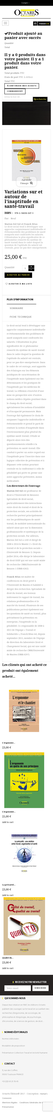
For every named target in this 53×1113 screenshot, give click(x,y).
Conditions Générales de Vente (33, 1102)
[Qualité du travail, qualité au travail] (24, 926)
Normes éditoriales (10, 1039)
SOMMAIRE (16, 308)
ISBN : (9, 213)
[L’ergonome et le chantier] (24, 711)
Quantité (9, 267)
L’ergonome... (8, 743)
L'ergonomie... (9, 812)
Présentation (8, 1107)
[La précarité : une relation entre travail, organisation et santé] (24, 853)
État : (7, 218)
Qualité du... (8, 958)
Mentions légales (9, 1102)
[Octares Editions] (26, 11)
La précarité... (9, 885)
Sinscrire (40, 988)
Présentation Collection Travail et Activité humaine (24, 1053)
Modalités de (13, 1046)
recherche (41, 99)
